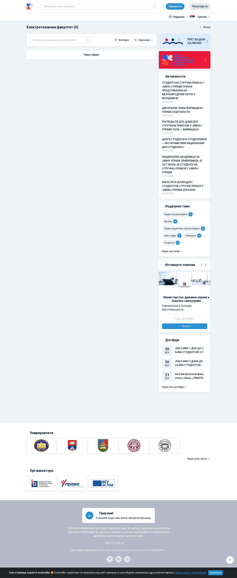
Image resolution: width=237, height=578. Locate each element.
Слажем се (215, 572)
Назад (206, 27)
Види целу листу (197, 458)
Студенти (169, 242)
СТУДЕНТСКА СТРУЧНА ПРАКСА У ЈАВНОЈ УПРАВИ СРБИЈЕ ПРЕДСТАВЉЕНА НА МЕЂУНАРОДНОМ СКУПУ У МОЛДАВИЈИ (183, 90)
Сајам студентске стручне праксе (182, 228)
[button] (201, 265)
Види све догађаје (173, 387)
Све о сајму (170, 235)
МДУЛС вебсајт (114, 542)
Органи (168, 221)
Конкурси (191, 235)
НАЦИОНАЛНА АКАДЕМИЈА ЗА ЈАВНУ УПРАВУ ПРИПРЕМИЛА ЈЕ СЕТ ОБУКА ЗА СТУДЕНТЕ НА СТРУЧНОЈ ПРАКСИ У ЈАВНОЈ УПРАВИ (182, 164)
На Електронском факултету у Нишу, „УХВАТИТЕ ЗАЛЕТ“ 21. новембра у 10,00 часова (189, 376)
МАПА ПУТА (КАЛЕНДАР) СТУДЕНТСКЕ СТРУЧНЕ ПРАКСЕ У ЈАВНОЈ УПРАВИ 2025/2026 (182, 186)
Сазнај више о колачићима (190, 572)
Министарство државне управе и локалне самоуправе (186, 299)
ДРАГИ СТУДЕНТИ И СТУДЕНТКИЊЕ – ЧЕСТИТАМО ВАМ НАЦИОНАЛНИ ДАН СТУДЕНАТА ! (184, 143)
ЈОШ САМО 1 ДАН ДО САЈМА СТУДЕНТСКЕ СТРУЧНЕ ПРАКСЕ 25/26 (190, 350)
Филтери (123, 40)
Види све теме (171, 251)
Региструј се (200, 6)
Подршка (178, 16)
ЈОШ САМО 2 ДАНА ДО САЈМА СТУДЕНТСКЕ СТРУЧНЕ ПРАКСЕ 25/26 (190, 363)
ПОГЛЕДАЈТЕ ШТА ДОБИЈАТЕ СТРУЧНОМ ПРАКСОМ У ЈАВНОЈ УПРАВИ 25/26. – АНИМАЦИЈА (182, 125)
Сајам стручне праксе (175, 214)
